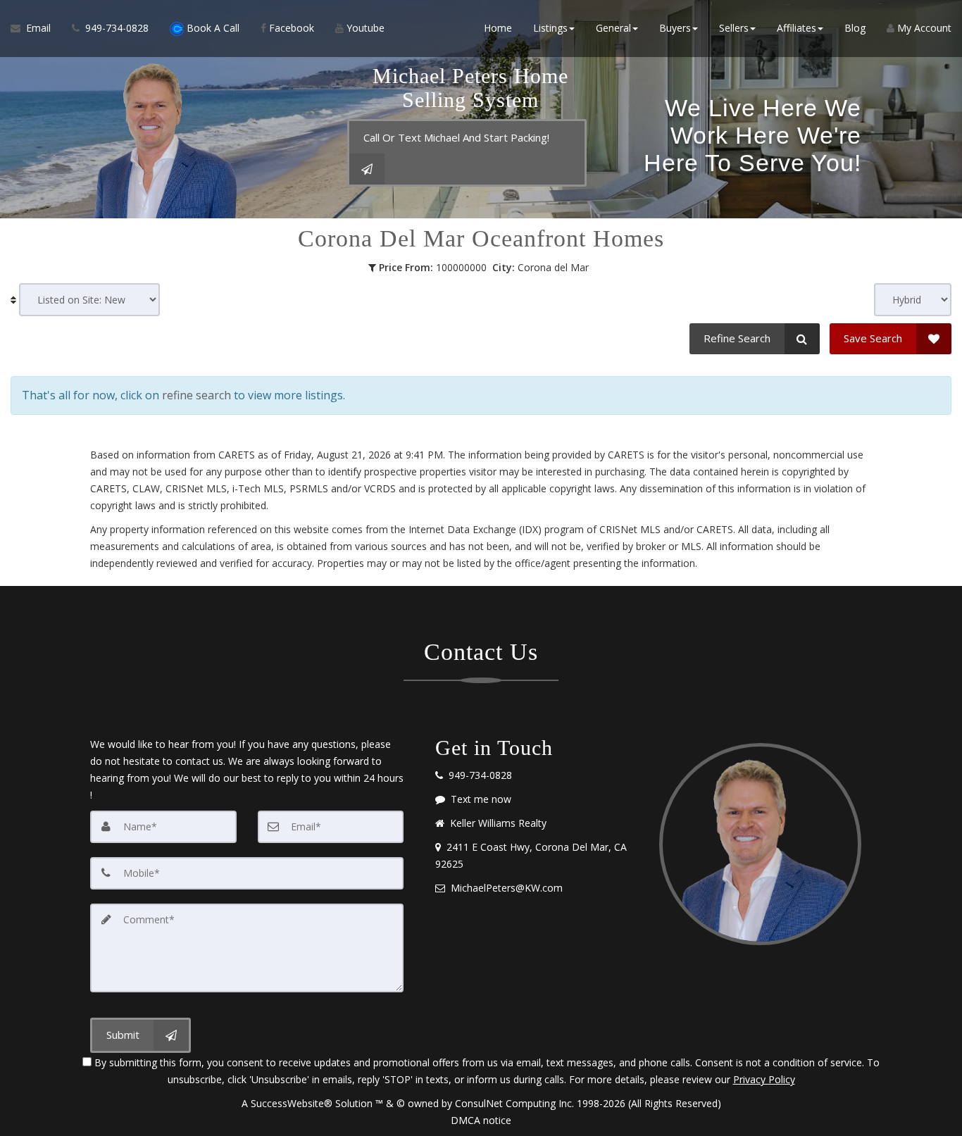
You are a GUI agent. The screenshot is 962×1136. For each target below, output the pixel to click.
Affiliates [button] (796, 28)
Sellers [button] (734, 28)
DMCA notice (481, 1120)
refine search (196, 395)
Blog (855, 28)
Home (498, 28)
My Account (922, 28)
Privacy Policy (764, 1079)
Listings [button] (550, 28)
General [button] (613, 28)
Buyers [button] (675, 28)
